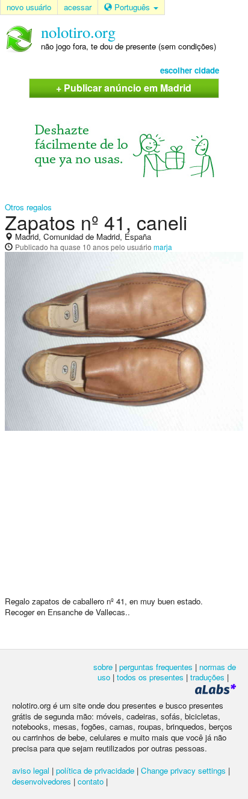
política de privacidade (95, 770)
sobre (103, 666)
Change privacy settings (183, 770)
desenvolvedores (41, 781)
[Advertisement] (124, 518)
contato (91, 781)
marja (162, 247)
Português (132, 7)
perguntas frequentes (156, 666)
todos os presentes (150, 677)
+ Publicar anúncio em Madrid (123, 88)
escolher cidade (189, 70)
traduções (207, 677)
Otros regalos (28, 207)
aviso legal (30, 770)
